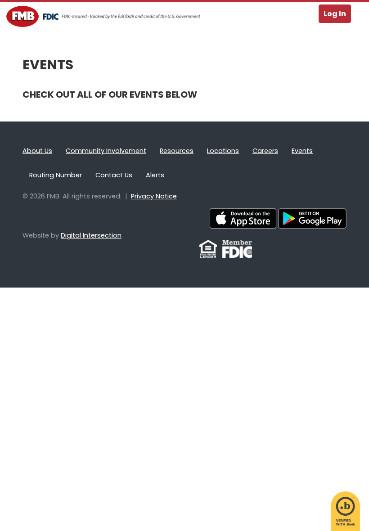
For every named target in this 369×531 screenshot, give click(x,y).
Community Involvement (106, 150)
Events (302, 150)
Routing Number (55, 175)
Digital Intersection (91, 235)
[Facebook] (193, 253)
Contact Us (113, 175)
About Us (37, 150)
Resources (177, 150)
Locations (223, 150)
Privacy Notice (154, 196)
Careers (265, 150)
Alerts (155, 175)
